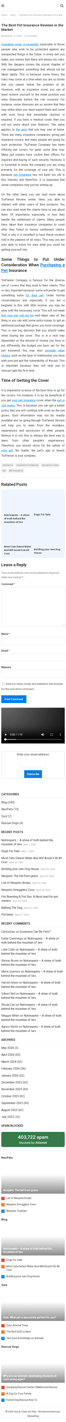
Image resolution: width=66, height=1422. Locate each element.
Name (5, 633)
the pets (21, 129)
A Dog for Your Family (19, 1393)
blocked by (37, 1140)
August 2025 (9, 1110)
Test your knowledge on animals (25, 1338)
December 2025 (11, 1082)
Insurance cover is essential (19, 44)
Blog (13, 15)
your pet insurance (24, 400)
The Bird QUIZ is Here (18, 1331)
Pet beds (7, 914)
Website (6, 667)
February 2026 (10, 1068)
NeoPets (7, 809)
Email (5, 650)
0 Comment (31, 35)
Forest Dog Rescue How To (21, 1399)
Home (4, 15)
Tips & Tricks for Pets (25, 1411)
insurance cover (50, 465)
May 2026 (7, 1048)
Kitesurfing (33, 1416)
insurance (8, 465)
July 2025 (7, 1117)
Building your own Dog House (20, 869)
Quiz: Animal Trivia (17, 1325)
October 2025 (10, 1096)
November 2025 (11, 1089)
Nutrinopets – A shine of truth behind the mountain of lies (17, 518)
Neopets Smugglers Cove (17, 890)
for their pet (35, 295)
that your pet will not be (17, 315)
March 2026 (8, 1061)
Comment (8, 584)
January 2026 (10, 1075)
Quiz (4, 816)
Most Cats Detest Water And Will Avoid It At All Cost (17, 550)
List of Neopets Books (16, 883)
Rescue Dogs (10, 823)
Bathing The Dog (11, 907)
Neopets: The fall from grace (19, 876)
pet (4, 470)
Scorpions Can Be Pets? (35, 931)
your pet (7, 450)
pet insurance (22, 175)
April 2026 (7, 1054)
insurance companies (27, 465)
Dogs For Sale (42, 514)
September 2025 (12, 1103)
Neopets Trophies (16, 1210)
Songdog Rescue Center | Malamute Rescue (31, 1387)
